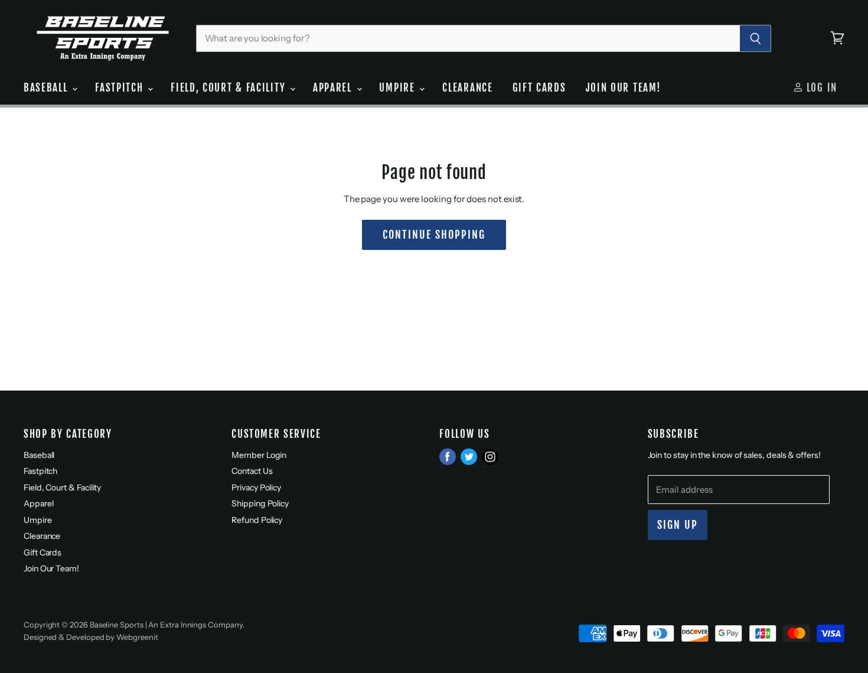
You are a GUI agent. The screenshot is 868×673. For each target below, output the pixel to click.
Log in (820, 88)
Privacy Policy (256, 487)
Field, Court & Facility (230, 88)
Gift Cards (539, 88)
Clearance (467, 88)
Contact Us (251, 471)
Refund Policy (256, 520)
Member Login (258, 455)
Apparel (334, 88)
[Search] (755, 38)
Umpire (398, 88)
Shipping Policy (260, 503)
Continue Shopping (434, 235)
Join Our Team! (623, 88)
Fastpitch (120, 88)
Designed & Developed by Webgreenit (91, 637)
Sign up (677, 525)
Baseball (47, 88)
